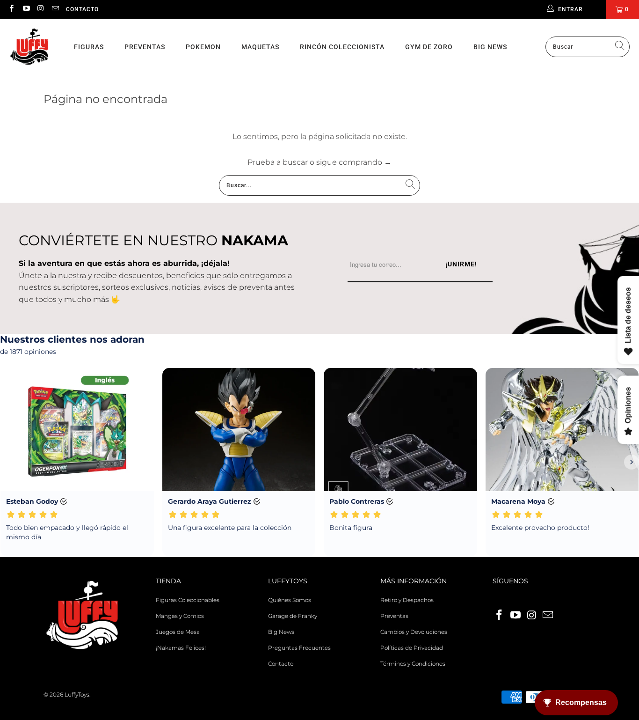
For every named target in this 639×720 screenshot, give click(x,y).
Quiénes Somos (289, 599)
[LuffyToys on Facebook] (11, 9)
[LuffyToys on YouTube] (25, 9)
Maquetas (260, 47)
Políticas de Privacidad (411, 647)
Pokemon (203, 47)
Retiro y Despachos (407, 599)
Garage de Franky (292, 615)
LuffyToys (77, 694)
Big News (490, 47)
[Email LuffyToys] (55, 9)
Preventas (144, 47)
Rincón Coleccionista (342, 47)
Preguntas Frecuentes (299, 647)
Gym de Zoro (429, 47)
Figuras (89, 47)
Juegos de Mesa (178, 631)
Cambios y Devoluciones (413, 631)
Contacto (82, 9)
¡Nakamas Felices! (181, 647)
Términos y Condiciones (412, 663)
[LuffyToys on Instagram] (40, 9)
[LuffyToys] (29, 47)
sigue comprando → (354, 162)
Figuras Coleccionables (187, 599)
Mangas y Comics (180, 615)
